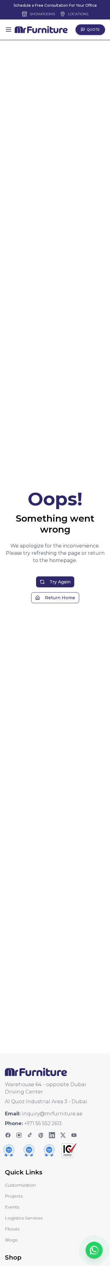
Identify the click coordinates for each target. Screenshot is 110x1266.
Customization (20, 1185)
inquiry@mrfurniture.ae (52, 1114)
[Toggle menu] (8, 29)
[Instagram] (19, 1135)
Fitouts (12, 1229)
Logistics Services (23, 1218)
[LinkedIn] (52, 1135)
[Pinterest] (41, 1135)
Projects (14, 1196)
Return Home (60, 597)
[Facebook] (8, 1135)
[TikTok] (30, 1135)
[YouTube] (74, 1135)
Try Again (60, 582)
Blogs (11, 1240)
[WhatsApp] (94, 1250)
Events (12, 1207)
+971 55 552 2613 (43, 1123)
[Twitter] (63, 1135)
